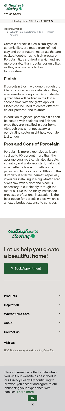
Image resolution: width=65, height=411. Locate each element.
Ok (32, 398)
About (8, 323)
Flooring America (13, 28)
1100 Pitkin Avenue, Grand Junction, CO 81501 (29, 350)
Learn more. (25, 392)
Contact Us (12, 332)
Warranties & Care (17, 314)
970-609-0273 (12, 14)
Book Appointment (28, 268)
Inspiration (11, 305)
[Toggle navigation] (57, 14)
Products (10, 296)
